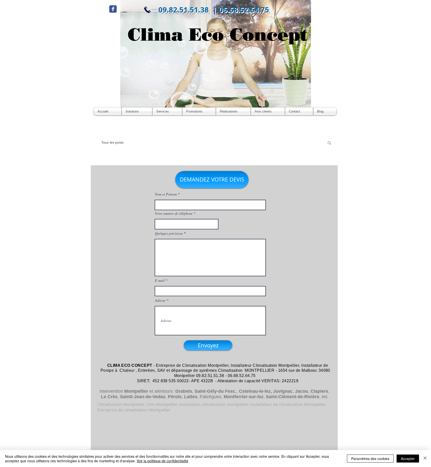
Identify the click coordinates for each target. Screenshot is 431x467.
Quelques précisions (169, 233)
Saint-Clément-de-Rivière (292, 396)
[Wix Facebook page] (113, 9)
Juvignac (283, 391)
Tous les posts (112, 142)
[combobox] (186, 224)
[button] (329, 143)
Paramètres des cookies (370, 458)
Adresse (160, 300)
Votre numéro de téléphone (174, 213)
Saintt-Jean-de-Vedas (142, 396)
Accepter (408, 458)
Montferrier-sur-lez (243, 396)
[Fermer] (425, 458)
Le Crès (109, 396)
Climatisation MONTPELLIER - (247, 370)
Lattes (190, 396)
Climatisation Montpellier (205, 365)
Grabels (183, 391)
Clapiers (319, 391)
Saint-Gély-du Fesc (215, 391)
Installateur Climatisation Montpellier (265, 365)
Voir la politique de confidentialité (162, 460)
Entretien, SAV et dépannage (165, 370)
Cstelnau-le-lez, (255, 391)
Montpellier (136, 391)
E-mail (160, 280)
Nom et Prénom (166, 194)
